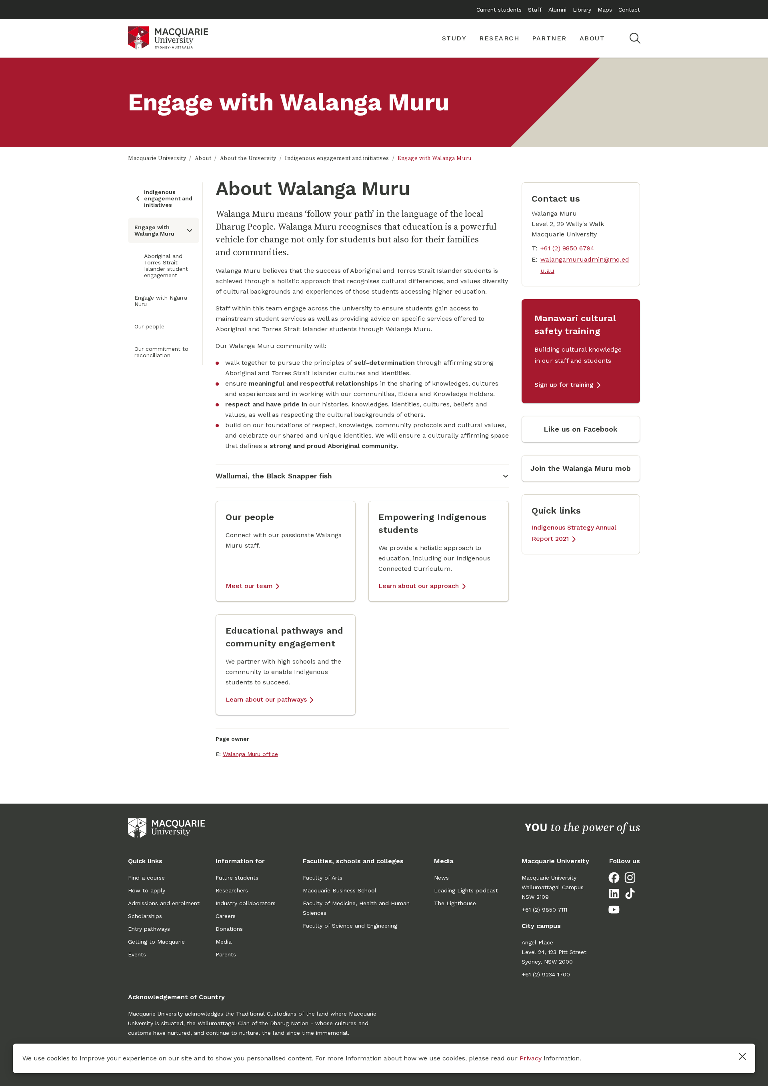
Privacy (531, 1058)
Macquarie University (157, 158)
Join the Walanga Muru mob (580, 468)
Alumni (557, 9)
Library (582, 9)
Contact (629, 9)
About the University (248, 158)
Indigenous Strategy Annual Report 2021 (574, 533)
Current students (499, 9)
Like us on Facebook (581, 429)
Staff (535, 9)
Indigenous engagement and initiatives (337, 158)
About (203, 158)
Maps (605, 9)
